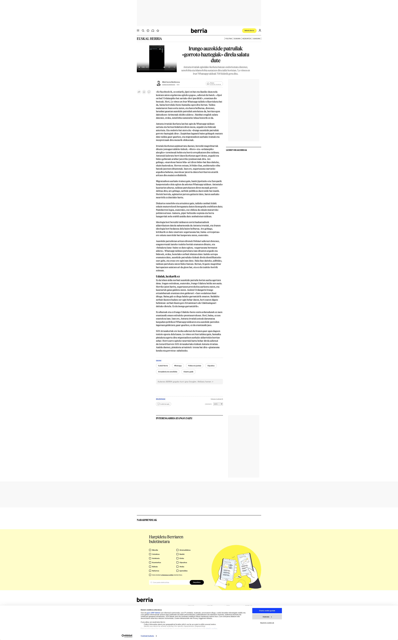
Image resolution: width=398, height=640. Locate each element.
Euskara (237, 38)
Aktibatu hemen (204, 382)
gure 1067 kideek (153, 613)
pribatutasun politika (167, 575)
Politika (228, 38)
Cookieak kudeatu (147, 636)
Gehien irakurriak (236, 150)
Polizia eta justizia (194, 366)
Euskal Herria (163, 366)
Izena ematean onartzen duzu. (167, 575)
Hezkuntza (246, 38)
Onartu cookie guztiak (267, 611)
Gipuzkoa (210, 366)
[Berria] (145, 601)
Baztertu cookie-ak (267, 623)
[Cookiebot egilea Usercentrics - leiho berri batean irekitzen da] (127, 636)
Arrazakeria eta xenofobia (167, 372)
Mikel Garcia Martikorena (171, 82)
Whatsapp (178, 366)
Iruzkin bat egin (164, 404)
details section (211, 628)
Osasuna (256, 38)
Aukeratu (266, 617)
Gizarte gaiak (188, 372)
